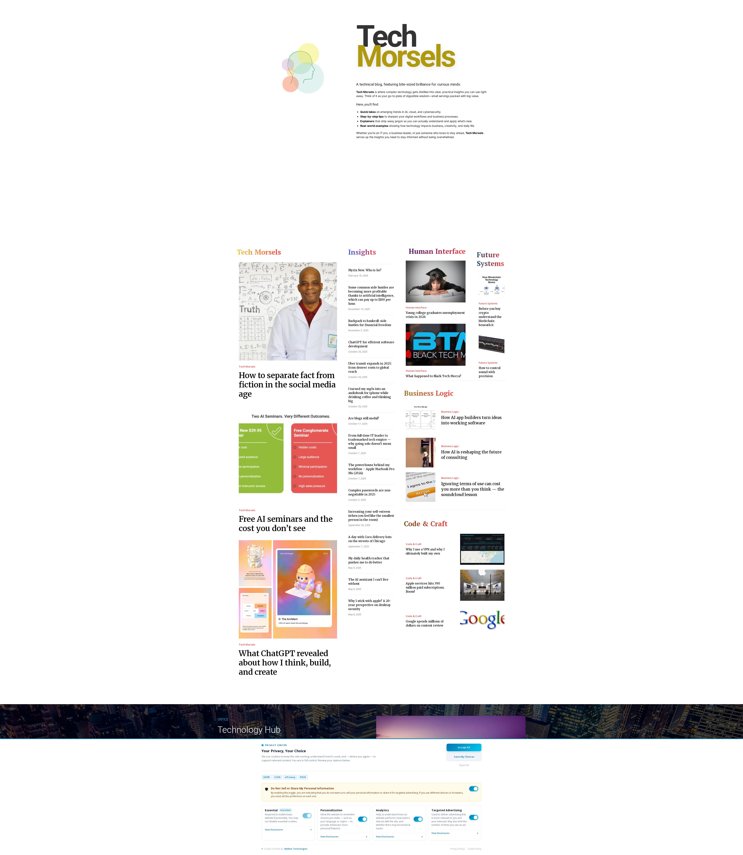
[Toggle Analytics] (418, 819)
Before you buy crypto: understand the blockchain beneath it (490, 317)
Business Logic (450, 411)
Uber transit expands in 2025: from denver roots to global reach (370, 367)
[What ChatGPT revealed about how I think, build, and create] (288, 589)
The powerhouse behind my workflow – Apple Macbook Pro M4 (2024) (371, 469)
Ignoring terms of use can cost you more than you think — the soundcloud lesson (472, 489)
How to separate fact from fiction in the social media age (287, 385)
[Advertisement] (371, 185)
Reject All (464, 765)
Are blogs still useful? (363, 418)
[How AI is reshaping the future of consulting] (420, 452)
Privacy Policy (457, 848)
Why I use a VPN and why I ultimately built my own (425, 551)
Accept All (464, 747)
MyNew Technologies (295, 848)
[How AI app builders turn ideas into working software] (420, 418)
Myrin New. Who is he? (364, 270)
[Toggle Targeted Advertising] (473, 817)
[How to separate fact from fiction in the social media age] (288, 311)
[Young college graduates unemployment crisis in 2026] (436, 281)
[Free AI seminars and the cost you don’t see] (288, 455)
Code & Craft (413, 544)
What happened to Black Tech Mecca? (433, 376)
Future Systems (488, 303)
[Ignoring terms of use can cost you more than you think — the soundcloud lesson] (420, 487)
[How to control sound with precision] (491, 345)
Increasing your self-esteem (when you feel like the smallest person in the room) (371, 516)
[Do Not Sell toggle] (473, 788)
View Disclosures (288, 829)
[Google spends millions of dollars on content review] (482, 621)
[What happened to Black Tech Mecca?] (436, 345)
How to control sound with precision (489, 372)
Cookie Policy (474, 848)
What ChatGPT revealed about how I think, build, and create (285, 663)
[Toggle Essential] (307, 815)
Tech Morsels (247, 366)
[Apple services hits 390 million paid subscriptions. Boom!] (482, 585)
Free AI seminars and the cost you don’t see (286, 523)
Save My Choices (464, 756)
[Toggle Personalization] (362, 819)
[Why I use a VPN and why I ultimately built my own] (482, 549)
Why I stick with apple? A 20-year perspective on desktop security (369, 605)
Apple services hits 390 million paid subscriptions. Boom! (425, 587)
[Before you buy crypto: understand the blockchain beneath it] (491, 285)
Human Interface (416, 307)
